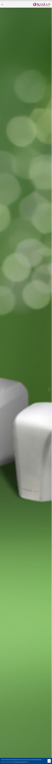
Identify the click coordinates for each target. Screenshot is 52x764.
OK (49, 760)
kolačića (27, 762)
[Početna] (41, 4)
